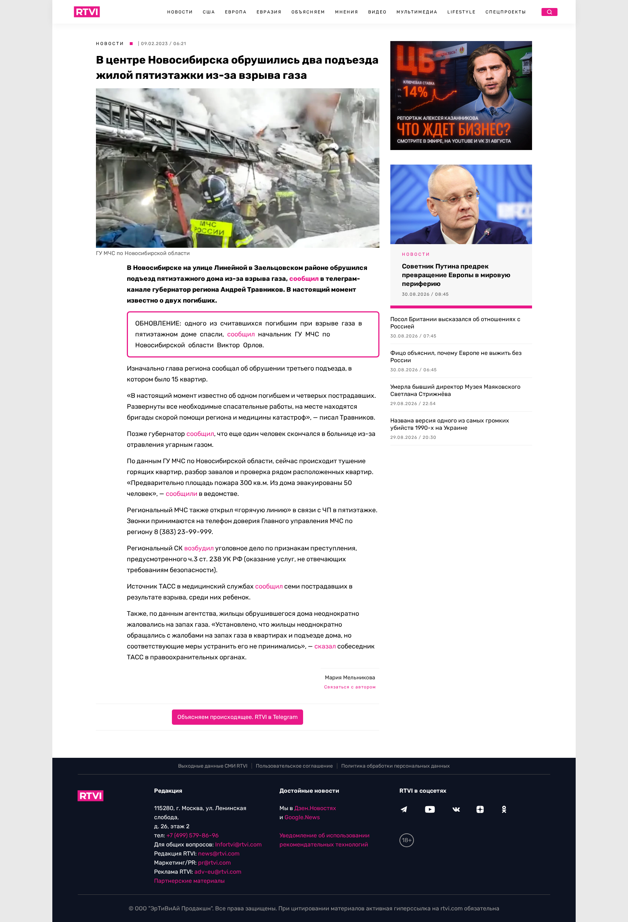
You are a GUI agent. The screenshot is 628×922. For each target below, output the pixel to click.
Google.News (302, 817)
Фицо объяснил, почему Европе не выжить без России (456, 356)
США (209, 12)
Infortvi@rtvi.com (238, 844)
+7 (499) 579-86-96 (192, 835)
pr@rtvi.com (214, 862)
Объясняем (308, 12)
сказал (325, 646)
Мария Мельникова (350, 677)
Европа (236, 12)
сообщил (304, 279)
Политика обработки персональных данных (395, 766)
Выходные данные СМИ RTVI (212, 766)
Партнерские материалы (189, 880)
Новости (180, 12)
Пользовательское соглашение (294, 766)
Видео (377, 12)
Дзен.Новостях (315, 808)
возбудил (199, 548)
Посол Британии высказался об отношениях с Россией (455, 323)
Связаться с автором (350, 687)
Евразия (269, 12)
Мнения (346, 12)
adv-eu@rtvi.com (217, 871)
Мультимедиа (417, 12)
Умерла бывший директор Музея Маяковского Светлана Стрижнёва (455, 390)
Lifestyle (461, 12)
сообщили (181, 494)
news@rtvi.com (218, 853)
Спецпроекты (506, 12)
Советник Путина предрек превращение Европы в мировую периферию (456, 275)
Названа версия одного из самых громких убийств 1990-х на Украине (449, 424)
